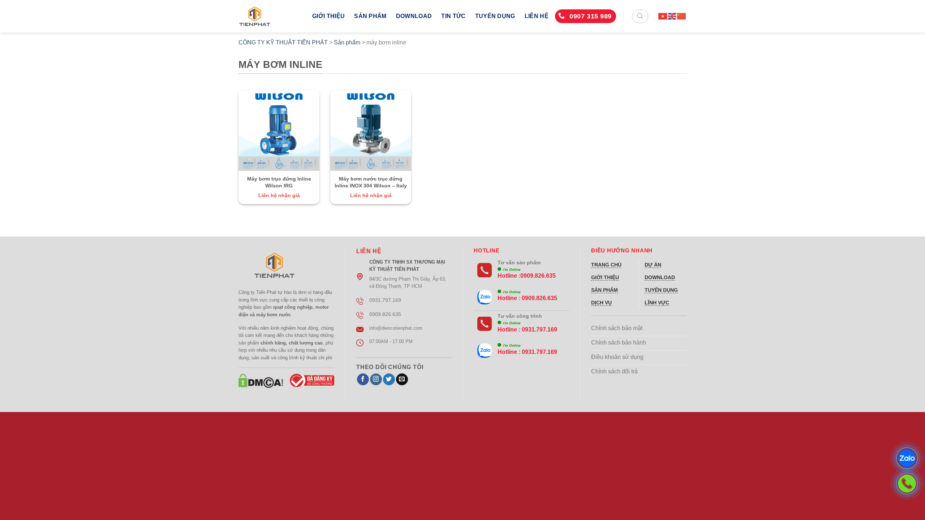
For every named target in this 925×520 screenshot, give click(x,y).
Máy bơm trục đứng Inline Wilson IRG (279, 182)
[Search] (640, 16)
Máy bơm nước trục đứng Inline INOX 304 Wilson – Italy (371, 182)
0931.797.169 (539, 329)
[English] (672, 16)
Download (414, 16)
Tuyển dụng (495, 16)
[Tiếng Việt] (663, 16)
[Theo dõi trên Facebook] (363, 379)
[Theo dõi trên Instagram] (376, 379)
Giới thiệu (328, 16)
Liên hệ (536, 16)
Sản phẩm (370, 16)
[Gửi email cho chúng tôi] (402, 379)
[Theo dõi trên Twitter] (389, 379)
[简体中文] (682, 16)
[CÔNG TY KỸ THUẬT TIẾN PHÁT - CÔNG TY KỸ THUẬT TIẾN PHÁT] (269, 16)
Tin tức (453, 16)
